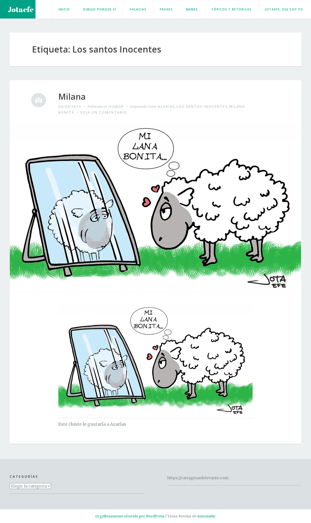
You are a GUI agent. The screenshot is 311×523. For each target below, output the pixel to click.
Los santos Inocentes (202, 106)
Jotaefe (21, 9)
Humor (116, 106)
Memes (192, 9)
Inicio (64, 9)
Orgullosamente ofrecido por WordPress (129, 516)
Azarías (166, 106)
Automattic (206, 516)
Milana (72, 97)
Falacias (138, 9)
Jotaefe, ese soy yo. (284, 9)
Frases (166, 9)
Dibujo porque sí (99, 9)
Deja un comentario (103, 112)
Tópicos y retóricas (231, 9)
